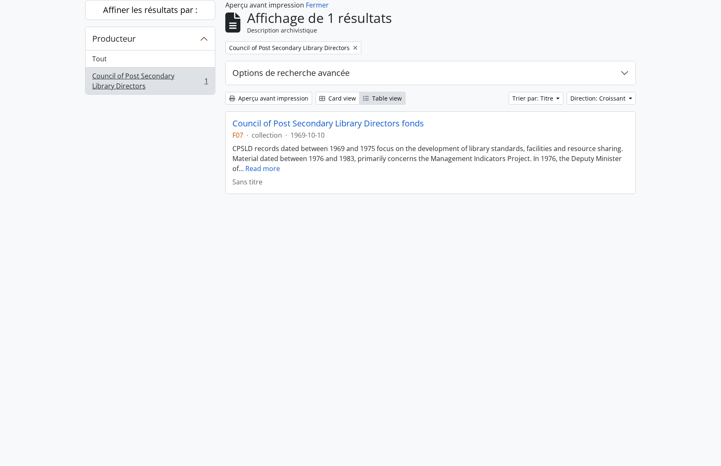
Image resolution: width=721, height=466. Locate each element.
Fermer (317, 5)
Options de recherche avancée (291, 72)
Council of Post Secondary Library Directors (150, 81)
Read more (262, 168)
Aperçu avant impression (272, 98)
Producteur (114, 38)
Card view (341, 98)
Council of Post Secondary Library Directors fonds (328, 123)
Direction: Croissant (598, 98)
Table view (386, 98)
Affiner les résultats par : (150, 9)
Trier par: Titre (533, 98)
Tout (99, 58)
